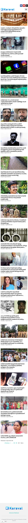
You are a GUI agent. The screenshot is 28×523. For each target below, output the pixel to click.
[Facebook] (21, 5)
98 (14, 443)
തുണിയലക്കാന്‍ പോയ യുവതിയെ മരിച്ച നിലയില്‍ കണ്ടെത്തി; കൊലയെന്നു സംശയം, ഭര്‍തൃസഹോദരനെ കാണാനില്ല (14, 173)
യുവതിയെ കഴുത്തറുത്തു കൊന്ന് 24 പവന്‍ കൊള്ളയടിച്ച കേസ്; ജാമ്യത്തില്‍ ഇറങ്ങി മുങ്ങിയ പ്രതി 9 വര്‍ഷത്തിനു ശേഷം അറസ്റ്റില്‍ (13, 150)
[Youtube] (24, 5)
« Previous (7, 443)
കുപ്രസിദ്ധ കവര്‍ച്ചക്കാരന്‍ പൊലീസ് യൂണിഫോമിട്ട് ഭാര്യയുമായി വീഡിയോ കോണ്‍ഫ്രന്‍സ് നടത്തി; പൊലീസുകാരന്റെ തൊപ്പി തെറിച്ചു (13, 126)
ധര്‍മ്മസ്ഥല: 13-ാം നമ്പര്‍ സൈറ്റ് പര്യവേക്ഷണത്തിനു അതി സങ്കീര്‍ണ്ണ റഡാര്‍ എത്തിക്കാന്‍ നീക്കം (13, 101)
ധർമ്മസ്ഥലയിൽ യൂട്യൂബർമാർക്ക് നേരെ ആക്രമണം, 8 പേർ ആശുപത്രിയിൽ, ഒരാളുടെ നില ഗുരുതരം (12, 365)
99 (16, 443)
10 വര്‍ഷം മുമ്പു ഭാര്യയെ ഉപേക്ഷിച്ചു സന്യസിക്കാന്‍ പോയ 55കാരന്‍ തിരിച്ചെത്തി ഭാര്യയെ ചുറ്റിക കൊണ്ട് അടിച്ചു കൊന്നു (13, 269)
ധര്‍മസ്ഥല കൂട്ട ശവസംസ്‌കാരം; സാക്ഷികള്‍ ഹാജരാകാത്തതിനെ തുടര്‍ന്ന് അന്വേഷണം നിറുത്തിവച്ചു (13, 221)
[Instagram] (27, 5)
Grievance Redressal (14, 513)
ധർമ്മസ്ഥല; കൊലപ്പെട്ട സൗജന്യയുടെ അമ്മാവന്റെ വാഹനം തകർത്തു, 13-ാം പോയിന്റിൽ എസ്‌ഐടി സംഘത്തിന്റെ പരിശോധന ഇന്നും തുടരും (12, 342)
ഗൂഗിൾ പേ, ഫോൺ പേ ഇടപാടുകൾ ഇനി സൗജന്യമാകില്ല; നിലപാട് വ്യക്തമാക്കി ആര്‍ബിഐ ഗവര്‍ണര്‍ (12, 389)
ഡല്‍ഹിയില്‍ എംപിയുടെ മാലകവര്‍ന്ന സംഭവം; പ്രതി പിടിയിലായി (12, 436)
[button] (26, 9)
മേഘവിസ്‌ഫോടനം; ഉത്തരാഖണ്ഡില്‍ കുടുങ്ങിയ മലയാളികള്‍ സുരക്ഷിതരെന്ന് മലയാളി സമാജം (13, 413)
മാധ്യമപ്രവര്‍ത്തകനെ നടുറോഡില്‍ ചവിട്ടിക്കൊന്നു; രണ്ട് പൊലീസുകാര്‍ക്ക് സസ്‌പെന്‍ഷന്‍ (12, 53)
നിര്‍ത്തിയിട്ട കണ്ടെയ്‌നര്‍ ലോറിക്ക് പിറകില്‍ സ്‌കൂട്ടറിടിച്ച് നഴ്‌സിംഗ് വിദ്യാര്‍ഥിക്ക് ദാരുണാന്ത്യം (13, 197)
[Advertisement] (10, 2)
